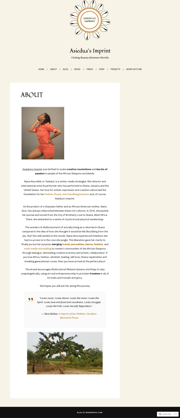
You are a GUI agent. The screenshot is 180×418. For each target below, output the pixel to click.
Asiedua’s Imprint (90, 51)
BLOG (65, 69)
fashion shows (53, 194)
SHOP (101, 69)
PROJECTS (115, 69)
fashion (98, 244)
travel (66, 244)
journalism (77, 244)
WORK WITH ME (134, 69)
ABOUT (53, 69)
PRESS (89, 69)
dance (89, 244)
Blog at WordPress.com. (90, 412)
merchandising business (75, 194)
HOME (41, 69)
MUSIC (77, 69)
